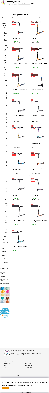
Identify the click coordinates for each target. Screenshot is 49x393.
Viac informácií (29, 385)
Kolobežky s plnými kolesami (6, 158)
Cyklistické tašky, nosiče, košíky (6, 228)
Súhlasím (5, 388)
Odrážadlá (6, 188)
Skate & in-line (5, 29)
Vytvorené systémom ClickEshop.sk (24, 392)
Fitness (5, 35)
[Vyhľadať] (19, 3)
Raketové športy (5, 39)
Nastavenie (13, 388)
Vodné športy (5, 54)
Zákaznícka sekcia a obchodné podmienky (12, 7)
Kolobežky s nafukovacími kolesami (6, 139)
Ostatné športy (5, 44)
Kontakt (26, 6)
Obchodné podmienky (8, 361)
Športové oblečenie (5, 71)
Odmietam (21, 388)
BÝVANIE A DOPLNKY (4, 18)
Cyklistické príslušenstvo (6, 209)
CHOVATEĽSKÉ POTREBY (5, 263)
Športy (4, 25)
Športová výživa (5, 64)
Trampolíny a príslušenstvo (5, 49)
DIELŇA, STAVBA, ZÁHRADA (4, 250)
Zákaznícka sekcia (7, 363)
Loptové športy (5, 59)
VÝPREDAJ (4, 15)
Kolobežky (6, 80)
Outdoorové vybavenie (5, 238)
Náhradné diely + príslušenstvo (6, 176)
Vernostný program (41, 7)
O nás (36, 7)
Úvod (3, 6)
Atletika (5, 67)
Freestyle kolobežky (6, 89)
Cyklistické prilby (6, 194)
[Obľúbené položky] (40, 3)
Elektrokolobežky (6, 123)
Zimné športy (5, 33)
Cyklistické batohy (6, 217)
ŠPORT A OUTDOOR (4, 22)
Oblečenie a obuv (6, 201)
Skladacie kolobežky (6, 102)
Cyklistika (5, 76)
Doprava (31, 6)
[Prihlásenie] (36, 3)
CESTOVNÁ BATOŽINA (4, 259)
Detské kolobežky (6, 113)
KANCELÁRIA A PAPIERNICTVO (5, 254)
